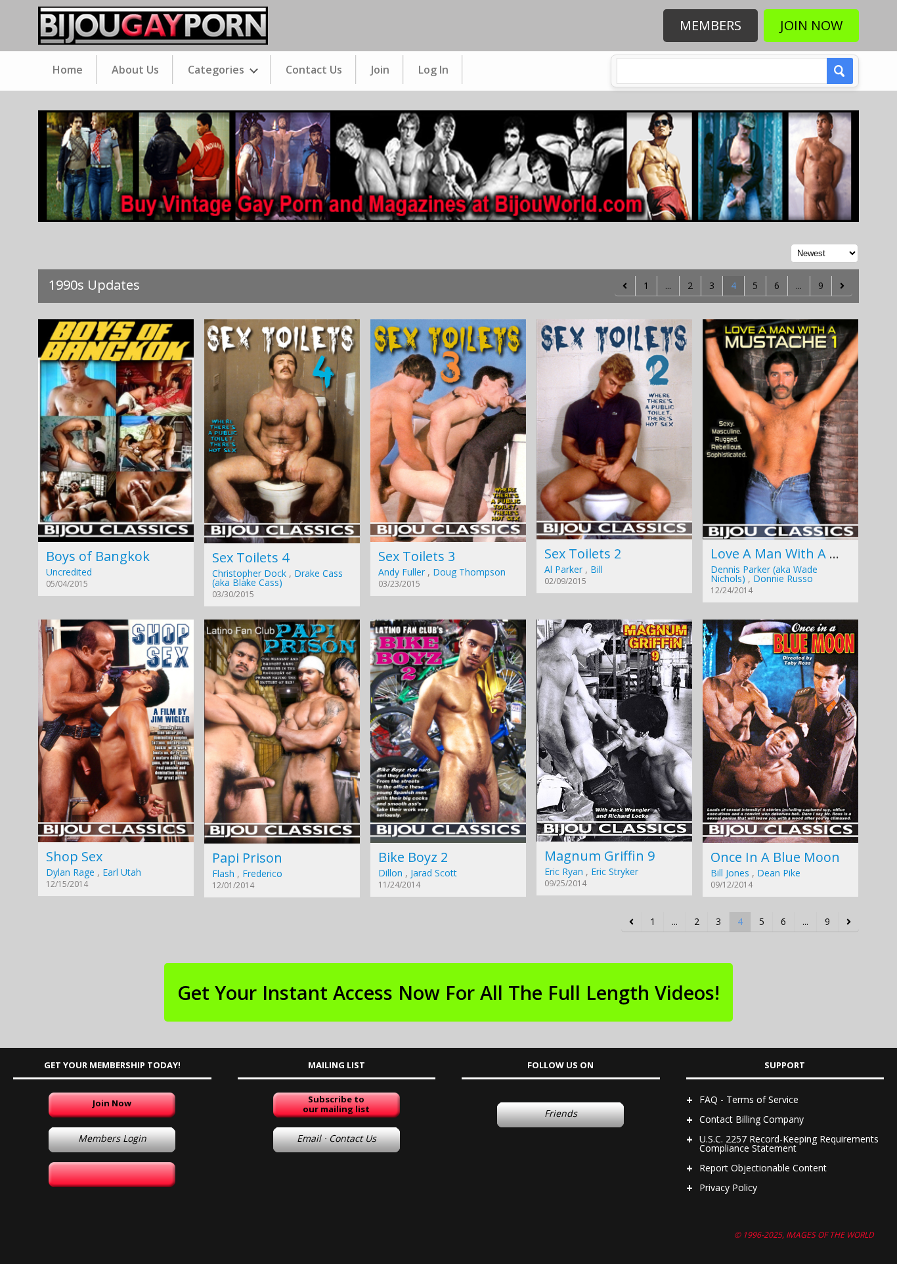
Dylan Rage (70, 872)
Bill (596, 569)
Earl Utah (121, 872)
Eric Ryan (563, 871)
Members (710, 25)
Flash (223, 873)
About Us (135, 69)
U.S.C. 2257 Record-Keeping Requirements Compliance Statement (789, 1143)
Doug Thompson (469, 572)
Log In (433, 69)
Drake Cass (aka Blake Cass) (277, 578)
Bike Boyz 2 (413, 857)
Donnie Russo (783, 578)
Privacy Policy (728, 1187)
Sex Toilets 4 (250, 557)
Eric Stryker (614, 871)
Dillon (390, 873)
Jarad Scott (433, 873)
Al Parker (563, 569)
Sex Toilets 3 (416, 556)
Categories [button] (217, 69)
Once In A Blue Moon (775, 857)
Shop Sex (74, 856)
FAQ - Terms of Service (749, 1099)
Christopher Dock (249, 573)
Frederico (262, 873)
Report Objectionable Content (763, 1168)
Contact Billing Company (751, 1119)
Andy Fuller (401, 572)
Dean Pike (778, 873)
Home (68, 69)
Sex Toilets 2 (582, 553)
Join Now (811, 25)
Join (380, 69)
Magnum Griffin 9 (599, 856)
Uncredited (69, 572)
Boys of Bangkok (98, 556)
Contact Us (314, 69)
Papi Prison (247, 858)
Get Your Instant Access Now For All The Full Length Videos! (448, 992)
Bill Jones (730, 873)
